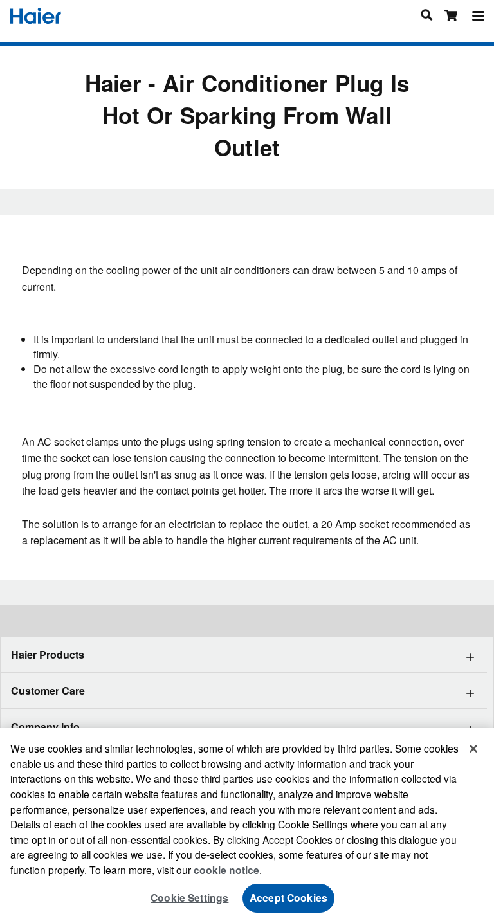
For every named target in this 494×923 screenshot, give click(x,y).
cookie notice (226, 870)
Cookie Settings (189, 897)
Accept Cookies (288, 897)
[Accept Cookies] (473, 749)
